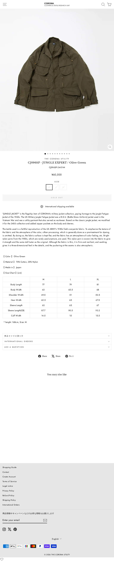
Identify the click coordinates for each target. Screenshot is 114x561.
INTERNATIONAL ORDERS (18, 341)
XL (63, 187)
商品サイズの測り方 (14, 336)
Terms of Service (10, 481)
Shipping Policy (9, 500)
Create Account (9, 476)
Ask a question (14, 347)
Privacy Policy (8, 490)
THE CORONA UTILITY (57, 159)
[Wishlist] (2, 559)
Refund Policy (8, 495)
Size (57, 182)
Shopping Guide (10, 467)
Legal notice (8, 486)
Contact (6, 472)
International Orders (11, 504)
